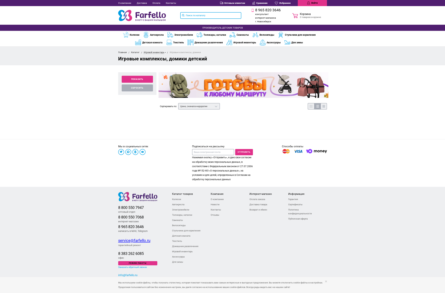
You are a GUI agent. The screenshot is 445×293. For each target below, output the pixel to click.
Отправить (244, 152)
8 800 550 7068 (131, 217)
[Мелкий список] (324, 106)
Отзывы (215, 215)
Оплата (156, 3)
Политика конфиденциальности (300, 211)
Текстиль (178, 42)
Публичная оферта (298, 218)
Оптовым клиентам (234, 3)
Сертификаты (295, 204)
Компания (217, 194)
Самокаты (243, 34)
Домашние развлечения (209, 42)
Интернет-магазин (260, 194)
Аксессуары (274, 42)
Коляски (134, 34)
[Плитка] (311, 106)
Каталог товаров (182, 194)
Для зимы (297, 42)
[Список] (317, 106)
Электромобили (183, 34)
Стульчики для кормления (300, 34)
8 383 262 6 (127, 253)
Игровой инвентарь (244, 42)
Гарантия (293, 199)
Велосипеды (267, 34)
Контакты (171, 3)
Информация (296, 194)
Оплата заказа (257, 199)
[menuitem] (133, 35)
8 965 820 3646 (131, 227)
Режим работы (138, 263)
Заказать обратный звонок (132, 267)
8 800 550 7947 (131, 207)
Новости (215, 204)
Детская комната (152, 42)
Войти (314, 3)
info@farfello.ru (127, 275)
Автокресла (157, 34)
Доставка (142, 3)
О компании (124, 3)
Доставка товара (258, 204)
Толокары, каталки (215, 34)
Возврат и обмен (258, 209)
